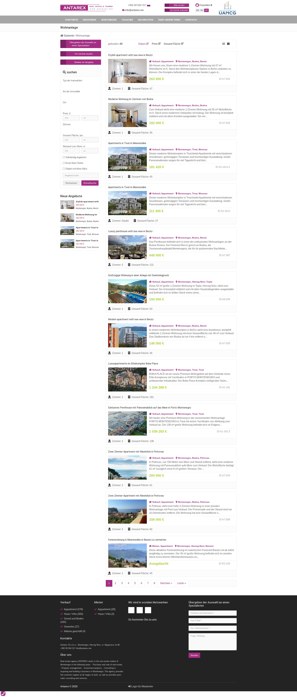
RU (202, 10)
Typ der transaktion (72, 80)
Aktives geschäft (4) (74, 631)
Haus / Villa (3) (106, 614)
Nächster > (166, 583)
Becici (203, 61)
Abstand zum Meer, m (74, 146)
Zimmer (67, 124)
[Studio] (79, 129)
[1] (79, 131)
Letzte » (181, 583)
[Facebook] (221, 19)
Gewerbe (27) (71, 626)
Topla (209, 281)
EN (197, 10)
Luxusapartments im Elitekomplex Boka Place (133, 363)
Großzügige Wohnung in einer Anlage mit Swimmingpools (138, 275)
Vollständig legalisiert (75, 157)
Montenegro (109, 20)
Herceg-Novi (198, 281)
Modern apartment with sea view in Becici (130, 319)
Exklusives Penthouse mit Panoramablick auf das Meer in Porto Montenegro (149, 407)
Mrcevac (203, 149)
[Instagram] (227, 19)
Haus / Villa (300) (73, 614)
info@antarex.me (134, 10)
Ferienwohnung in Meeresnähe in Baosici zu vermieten (137, 539)
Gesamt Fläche (172, 43)
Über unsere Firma (169, 20)
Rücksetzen (71, 183)
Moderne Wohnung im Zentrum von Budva (130, 99)
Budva (195, 61)
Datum (142, 43)
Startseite (71, 20)
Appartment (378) (73, 609)
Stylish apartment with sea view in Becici (130, 55)
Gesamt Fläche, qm (73, 135)
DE (206, 10)
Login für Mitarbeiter (142, 686)
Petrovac (204, 458)
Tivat (194, 149)
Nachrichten (145, 20)
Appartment (167, 61)
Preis (155, 43)
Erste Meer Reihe (74, 163)
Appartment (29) (106, 609)
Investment (89, 20)
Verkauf (156, 61)
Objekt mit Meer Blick (76, 168)
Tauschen (127, 20)
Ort (64, 102)
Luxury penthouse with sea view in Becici (130, 231)
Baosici (209, 546)
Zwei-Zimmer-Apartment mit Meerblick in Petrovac (136, 451)
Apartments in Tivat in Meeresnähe (127, 143)
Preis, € (67, 113)
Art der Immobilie (71, 91)
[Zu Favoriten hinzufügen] (233, 79)
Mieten (155, 546)
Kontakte (191, 20)
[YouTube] (233, 19)
